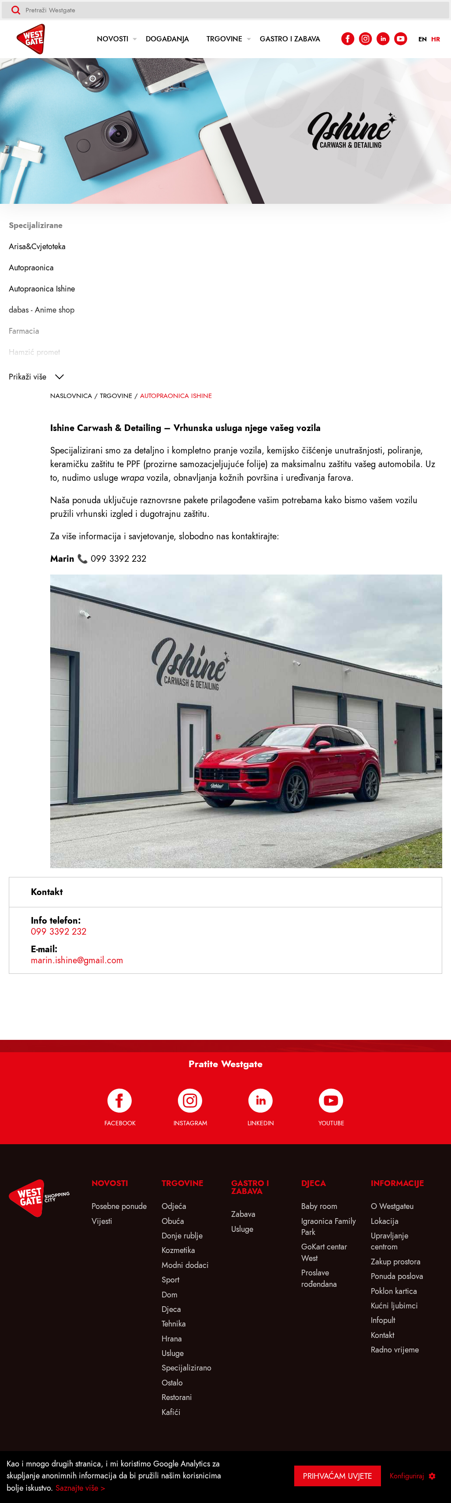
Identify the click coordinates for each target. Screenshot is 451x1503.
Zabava (243, 1213)
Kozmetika (178, 1250)
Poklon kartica (394, 1291)
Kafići (171, 1412)
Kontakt (382, 1335)
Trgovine (224, 39)
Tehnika (174, 1323)
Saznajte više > (80, 1487)
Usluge (173, 1353)
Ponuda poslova (397, 1276)
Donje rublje (182, 1235)
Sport (170, 1279)
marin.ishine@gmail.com (77, 960)
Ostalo (172, 1382)
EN (422, 39)
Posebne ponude (119, 1206)
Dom (169, 1294)
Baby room (319, 1206)
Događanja (167, 39)
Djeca (171, 1309)
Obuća (173, 1221)
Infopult (383, 1320)
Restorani (177, 1397)
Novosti (112, 39)
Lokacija (385, 1221)
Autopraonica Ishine (176, 395)
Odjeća (174, 1206)
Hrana (172, 1338)
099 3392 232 (58, 931)
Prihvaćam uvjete (337, 1475)
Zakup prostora (396, 1261)
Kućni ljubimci (394, 1305)
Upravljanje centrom (389, 1241)
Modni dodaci (185, 1265)
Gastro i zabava (290, 39)
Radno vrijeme (395, 1349)
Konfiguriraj (407, 1476)
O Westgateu (392, 1206)
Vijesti (102, 1221)
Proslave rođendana (319, 1278)
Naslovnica (71, 395)
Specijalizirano (186, 1367)
